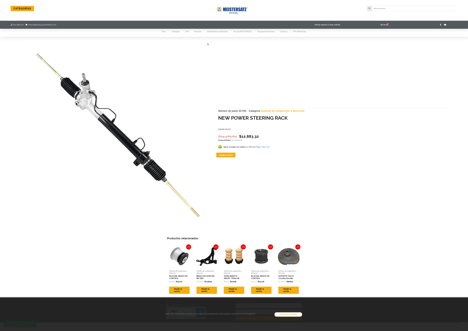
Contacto (283, 32)
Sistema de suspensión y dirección (282, 110)
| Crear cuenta (333, 25)
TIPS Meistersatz (299, 32)
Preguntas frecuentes (265, 32)
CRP (187, 32)
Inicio (164, 32)
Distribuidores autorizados (217, 32)
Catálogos (175, 32)
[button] (208, 44)
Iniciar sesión (321, 25)
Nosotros (197, 32)
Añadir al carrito (226, 155)
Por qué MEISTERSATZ (242, 32)
